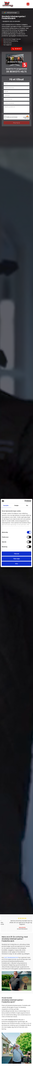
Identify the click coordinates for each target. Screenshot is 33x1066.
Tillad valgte (16, 558)
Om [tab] (27, 505)
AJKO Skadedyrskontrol (11, 957)
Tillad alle (16, 553)
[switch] (29, 537)
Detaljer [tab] (16, 505)
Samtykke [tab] (6, 505)
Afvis (16, 563)
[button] (28, 4)
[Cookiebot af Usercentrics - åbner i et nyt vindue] (24, 501)
